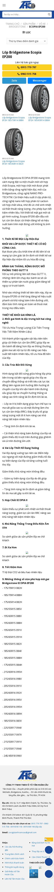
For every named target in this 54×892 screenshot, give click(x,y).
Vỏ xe (42, 23)
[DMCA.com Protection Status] (33, 873)
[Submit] (49, 14)
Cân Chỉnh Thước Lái (41, 857)
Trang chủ (13, 23)
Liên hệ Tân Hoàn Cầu (14, 878)
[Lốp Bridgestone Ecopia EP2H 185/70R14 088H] (14, 98)
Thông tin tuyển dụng (14, 867)
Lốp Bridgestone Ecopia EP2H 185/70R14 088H (13, 118)
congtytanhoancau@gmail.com (22, 832)
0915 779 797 (37, 823)
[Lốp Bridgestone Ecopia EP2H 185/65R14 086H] (40, 98)
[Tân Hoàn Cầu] (27, 5)
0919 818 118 (16, 826)
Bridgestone (17, 26)
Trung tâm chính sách (14, 854)
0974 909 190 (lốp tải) (32, 826)
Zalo (14, 80)
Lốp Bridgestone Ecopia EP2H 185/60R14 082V (13, 162)
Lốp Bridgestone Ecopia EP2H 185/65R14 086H (39, 118)
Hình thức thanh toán (14, 862)
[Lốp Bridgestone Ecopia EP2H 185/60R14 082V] (14, 142)
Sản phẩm (29, 23)
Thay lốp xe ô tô (39, 851)
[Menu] (4, 5)
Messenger (39, 80)
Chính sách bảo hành (14, 858)
